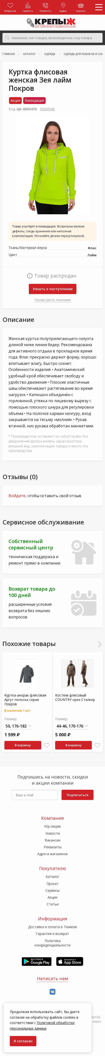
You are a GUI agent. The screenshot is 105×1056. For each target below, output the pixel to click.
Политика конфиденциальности (53, 942)
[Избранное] (46, 745)
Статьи (53, 904)
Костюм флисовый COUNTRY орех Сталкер (75, 697)
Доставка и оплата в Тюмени (52, 926)
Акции (52, 897)
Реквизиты (53, 847)
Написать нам (52, 978)
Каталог (52, 876)
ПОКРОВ (47, 109)
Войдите (17, 495)
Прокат (52, 883)
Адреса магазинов (52, 853)
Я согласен (23, 1041)
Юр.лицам (52, 826)
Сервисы (52, 890)
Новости (52, 833)
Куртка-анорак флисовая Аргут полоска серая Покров (25, 699)
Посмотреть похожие (52, 299)
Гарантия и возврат (52, 933)
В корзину (23, 745)
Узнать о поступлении (53, 289)
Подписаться (77, 795)
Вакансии (52, 840)
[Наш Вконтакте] (52, 992)
